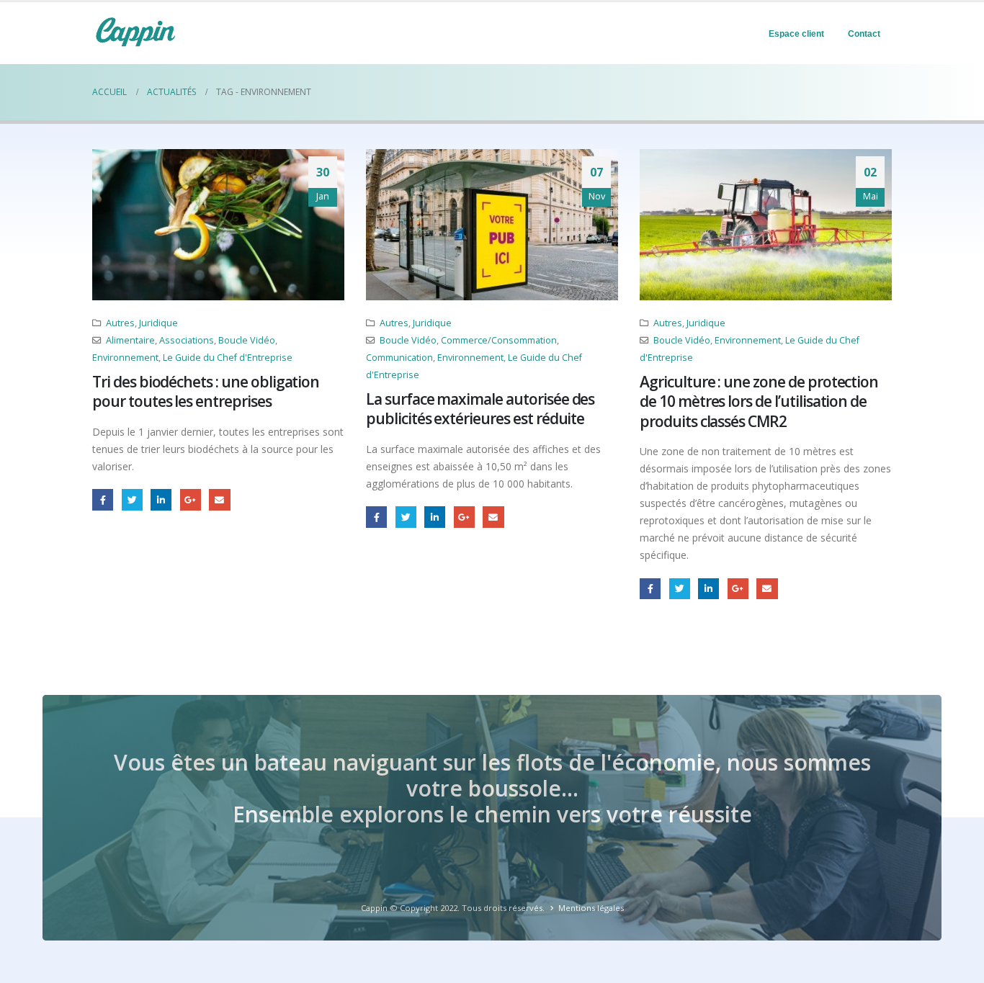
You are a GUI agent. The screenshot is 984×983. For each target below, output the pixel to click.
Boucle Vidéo (246, 340)
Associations (186, 340)
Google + (190, 499)
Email (219, 499)
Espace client (796, 34)
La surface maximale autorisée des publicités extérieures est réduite (480, 408)
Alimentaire (130, 340)
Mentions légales (591, 907)
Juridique (158, 323)
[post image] (218, 224)
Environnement (125, 357)
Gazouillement (132, 499)
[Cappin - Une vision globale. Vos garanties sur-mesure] (135, 32)
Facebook (102, 499)
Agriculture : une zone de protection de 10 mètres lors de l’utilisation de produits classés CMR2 (759, 401)
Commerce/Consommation (499, 340)
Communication (399, 357)
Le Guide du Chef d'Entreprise (227, 357)
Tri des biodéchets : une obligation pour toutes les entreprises (205, 391)
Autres (120, 323)
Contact (864, 34)
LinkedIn (161, 499)
